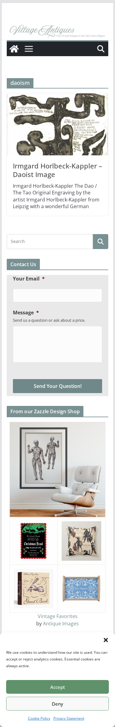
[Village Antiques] (57, 31)
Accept (57, 687)
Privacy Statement (68, 718)
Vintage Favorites (58, 616)
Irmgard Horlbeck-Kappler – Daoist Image (57, 170)
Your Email (29, 279)
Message (26, 312)
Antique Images (61, 623)
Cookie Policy (39, 718)
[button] (106, 640)
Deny (57, 704)
